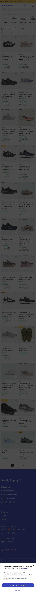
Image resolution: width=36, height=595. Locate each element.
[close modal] (33, 565)
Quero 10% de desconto (18, 585)
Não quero (18, 590)
